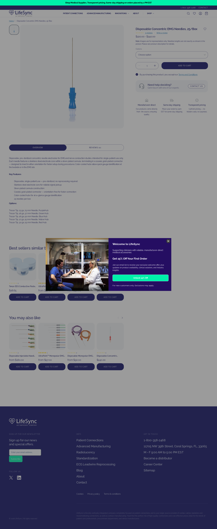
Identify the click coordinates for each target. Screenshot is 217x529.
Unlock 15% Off (140, 278)
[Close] (168, 241)
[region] (108, 3)
